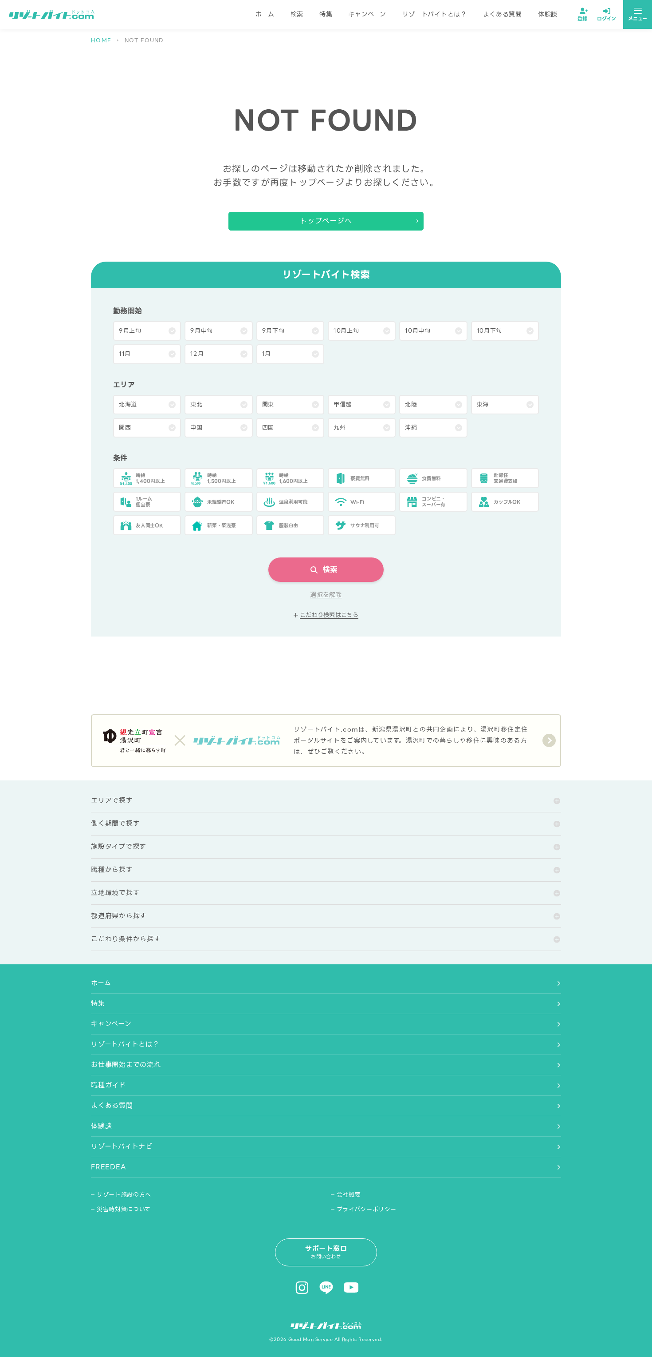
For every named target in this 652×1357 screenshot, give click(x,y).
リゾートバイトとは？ (434, 14)
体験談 (548, 14)
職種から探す (112, 869)
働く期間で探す (115, 823)
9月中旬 (201, 330)
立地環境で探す (115, 892)
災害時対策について (124, 1209)
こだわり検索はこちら (329, 615)
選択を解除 (326, 595)
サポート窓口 (326, 1252)
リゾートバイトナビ (122, 1146)
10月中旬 (417, 330)
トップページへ (326, 221)
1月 (266, 353)
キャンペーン (367, 14)
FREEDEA (108, 1167)
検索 (297, 14)
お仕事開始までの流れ (126, 1064)
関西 (125, 427)
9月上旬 (130, 330)
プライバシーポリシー (367, 1209)
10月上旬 (346, 330)
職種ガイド (108, 1085)
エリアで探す (112, 800)
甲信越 (343, 404)
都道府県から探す (119, 916)
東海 (483, 404)
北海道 (128, 404)
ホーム (265, 14)
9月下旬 (273, 330)
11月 (125, 353)
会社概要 (349, 1194)
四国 (268, 427)
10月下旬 (489, 330)
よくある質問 (502, 14)
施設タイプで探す (118, 846)
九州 (340, 427)
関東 (268, 404)
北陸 (411, 404)
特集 (325, 14)
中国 (196, 427)
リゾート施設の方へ (124, 1194)
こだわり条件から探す (126, 939)
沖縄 (411, 427)
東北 (196, 404)
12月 (197, 353)
